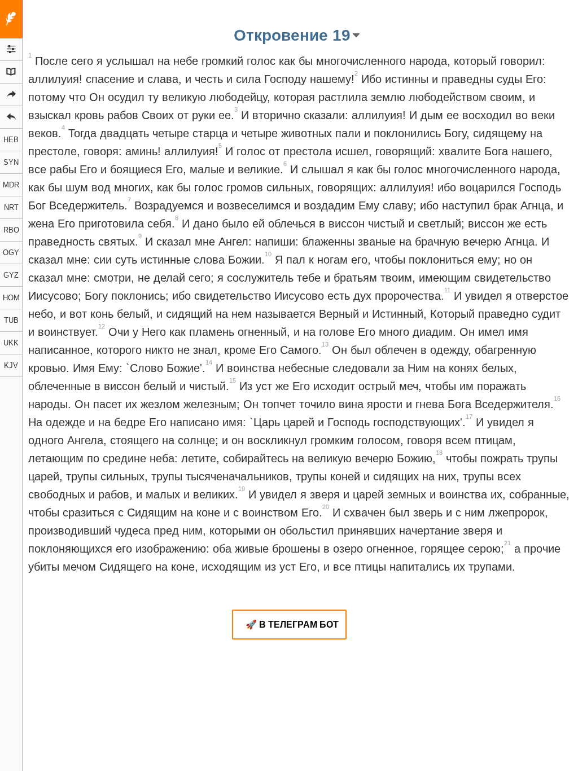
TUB (11, 320)
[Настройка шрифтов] (11, 49)
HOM (11, 297)
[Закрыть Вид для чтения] (11, 19)
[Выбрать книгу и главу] (11, 72)
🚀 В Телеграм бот (292, 624)
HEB (11, 139)
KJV (11, 365)
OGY (11, 252)
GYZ (11, 275)
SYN (11, 162)
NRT (11, 207)
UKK (11, 343)
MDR (11, 185)
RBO (11, 230)
